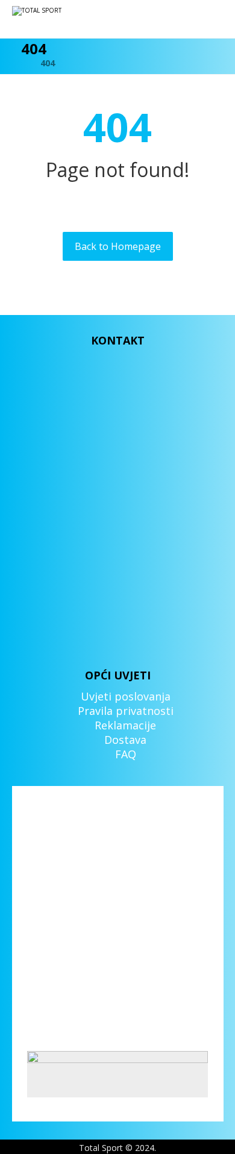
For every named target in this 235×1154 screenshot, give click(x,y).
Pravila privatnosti (126, 710)
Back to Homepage (118, 246)
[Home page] (16, 63)
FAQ (125, 754)
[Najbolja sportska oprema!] (48, 19)
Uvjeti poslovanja (126, 696)
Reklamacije (125, 725)
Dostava (125, 739)
